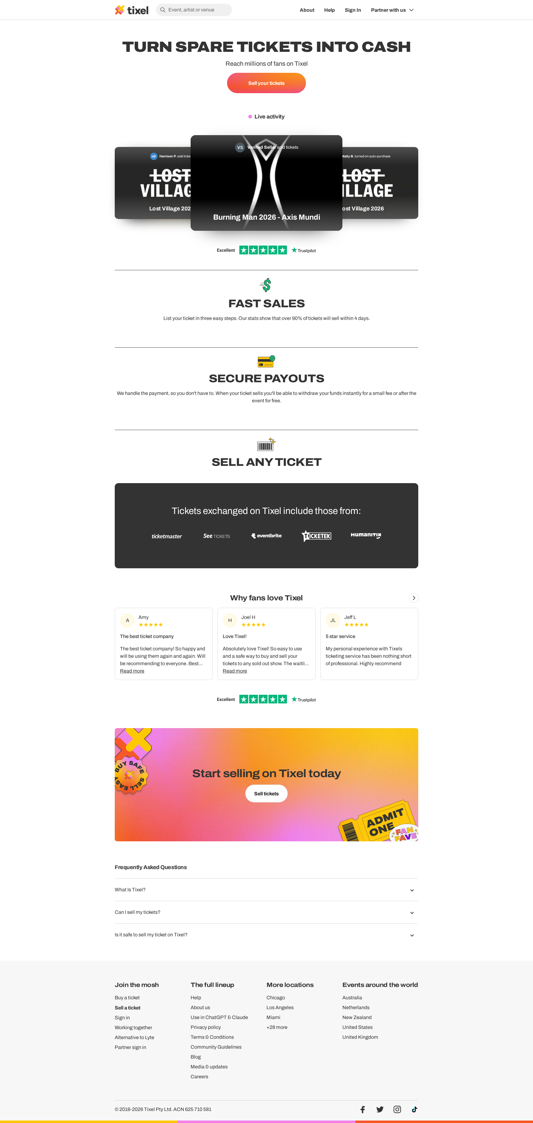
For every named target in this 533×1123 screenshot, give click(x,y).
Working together (133, 1027)
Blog (196, 1056)
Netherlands (356, 1007)
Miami (273, 1017)
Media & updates (209, 1066)
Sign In (353, 10)
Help (329, 10)
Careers (199, 1076)
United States (357, 1027)
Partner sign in (130, 1047)
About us (200, 1007)
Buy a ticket (127, 997)
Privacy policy (206, 1027)
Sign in (122, 1017)
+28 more (276, 1027)
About (307, 10)
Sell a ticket (127, 1007)
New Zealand (357, 1017)
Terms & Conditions (212, 1037)
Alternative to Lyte (134, 1037)
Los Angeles (280, 1007)
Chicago (275, 997)
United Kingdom (360, 1037)
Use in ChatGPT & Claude (219, 1017)
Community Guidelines (216, 1046)
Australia (352, 997)
